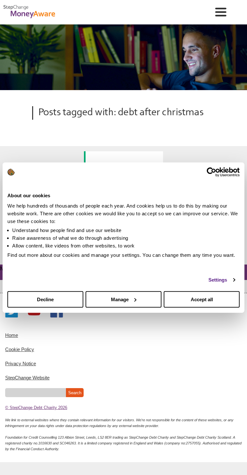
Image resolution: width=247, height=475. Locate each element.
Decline (45, 299)
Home (11, 335)
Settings (217, 280)
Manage (120, 299)
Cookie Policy (19, 349)
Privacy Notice (20, 363)
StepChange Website (27, 377)
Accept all (202, 299)
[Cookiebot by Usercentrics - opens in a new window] (211, 172)
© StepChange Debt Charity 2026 (36, 407)
